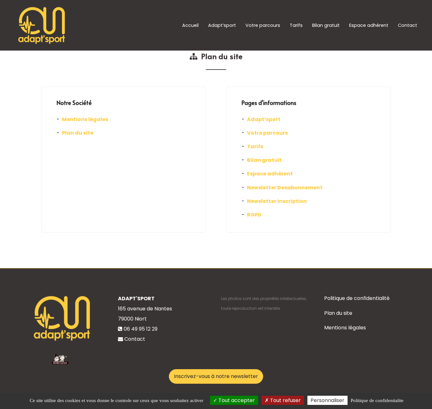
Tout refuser (285, 400)
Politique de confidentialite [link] (377, 400)
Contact (407, 25)
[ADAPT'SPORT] (41, 25)
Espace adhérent (368, 25)
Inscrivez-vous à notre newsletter (216, 376)
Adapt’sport (222, 25)
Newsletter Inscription (277, 201)
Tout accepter (236, 400)
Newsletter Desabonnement (285, 187)
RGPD (254, 214)
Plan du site (77, 133)
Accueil (190, 25)
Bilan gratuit (326, 25)
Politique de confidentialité (357, 298)
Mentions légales (85, 119)
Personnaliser (327, 400)
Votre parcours (262, 25)
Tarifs (296, 25)
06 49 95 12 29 (140, 329)
